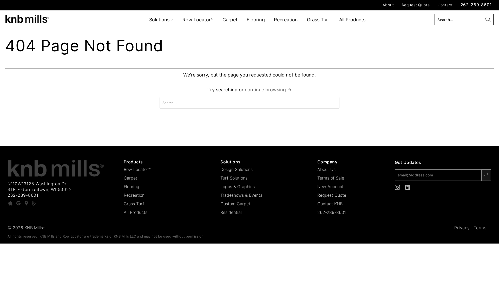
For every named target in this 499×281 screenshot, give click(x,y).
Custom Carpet (235, 203)
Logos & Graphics (237, 186)
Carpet (230, 19)
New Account (330, 186)
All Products (352, 19)
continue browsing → (268, 89)
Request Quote (416, 5)
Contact (445, 5)
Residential (231, 212)
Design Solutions (236, 169)
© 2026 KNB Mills (26, 227)
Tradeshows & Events (241, 195)
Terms (480, 227)
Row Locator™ (137, 169)
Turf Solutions (233, 178)
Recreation (286, 19)
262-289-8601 (476, 4)
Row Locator (197, 19)
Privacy (462, 227)
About (388, 5)
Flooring (256, 19)
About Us (326, 169)
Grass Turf (318, 19)
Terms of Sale (330, 178)
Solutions (160, 19)
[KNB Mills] (42, 18)
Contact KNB (330, 203)
